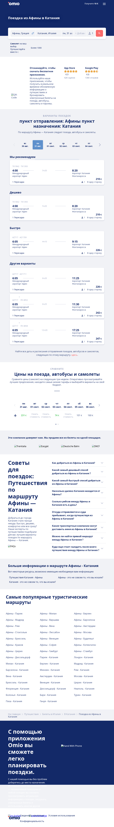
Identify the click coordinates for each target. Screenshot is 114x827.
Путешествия (31, 714)
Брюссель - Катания (16, 682)
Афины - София (48, 644)
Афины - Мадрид (15, 619)
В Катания (69, 714)
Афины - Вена (47, 626)
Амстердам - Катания (51, 676)
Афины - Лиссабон (50, 632)
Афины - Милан (48, 613)
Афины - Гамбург (49, 651)
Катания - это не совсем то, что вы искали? (32, 581)
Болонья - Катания (16, 694)
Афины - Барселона (84, 619)
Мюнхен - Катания (50, 669)
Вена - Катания (14, 676)
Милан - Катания (15, 663)
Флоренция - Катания (17, 688)
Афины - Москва (82, 632)
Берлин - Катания (49, 663)
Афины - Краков (14, 644)
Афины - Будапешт (84, 638)
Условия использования (61, 815)
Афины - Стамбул (83, 651)
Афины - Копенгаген (85, 644)
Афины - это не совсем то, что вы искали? (80, 577)
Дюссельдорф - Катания (53, 688)
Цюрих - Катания (83, 682)
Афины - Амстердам (84, 626)
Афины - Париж (14, 613)
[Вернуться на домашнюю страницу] (13, 4)
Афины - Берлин (82, 613)
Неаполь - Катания (84, 688)
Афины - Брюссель (16, 638)
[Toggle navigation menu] (104, 4)
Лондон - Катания (83, 657)
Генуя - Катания (48, 701)
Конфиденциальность (32, 821)
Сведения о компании (32, 815)
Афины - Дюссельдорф (18, 657)
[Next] (99, 145)
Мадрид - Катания (83, 663)
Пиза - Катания (14, 701)
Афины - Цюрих (14, 651)
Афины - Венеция (49, 638)
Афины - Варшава (49, 619)
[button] (67, 33)
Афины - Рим (13, 626)
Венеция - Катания (50, 682)
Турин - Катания (82, 694)
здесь (74, 354)
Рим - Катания (81, 669)
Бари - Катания (48, 694)
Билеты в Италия (51, 714)
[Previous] (15, 405)
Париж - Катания (49, 657)
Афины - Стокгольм (16, 632)
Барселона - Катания (17, 669)
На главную (14, 714)
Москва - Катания (83, 676)
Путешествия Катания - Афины (26, 577)
